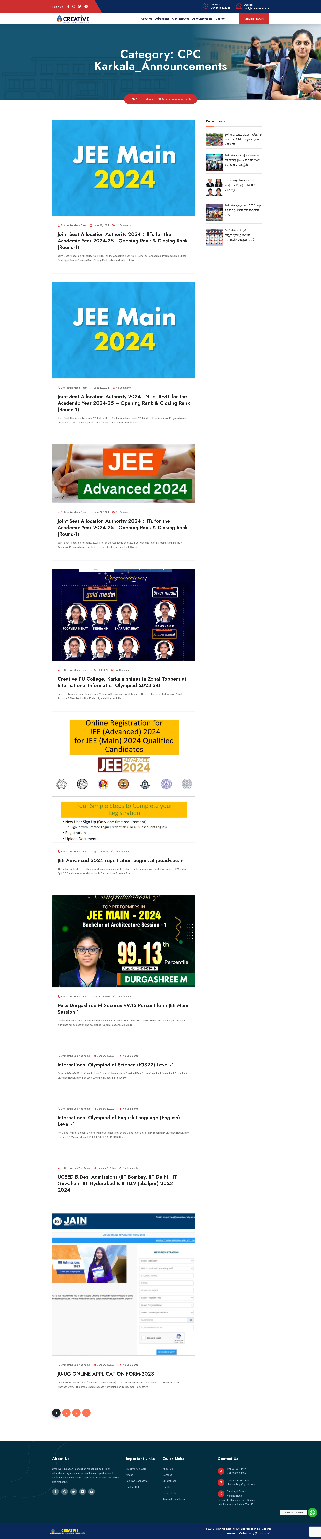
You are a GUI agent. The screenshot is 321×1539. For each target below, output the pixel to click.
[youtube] (86, 6)
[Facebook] (68, 6)
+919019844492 (220, 8)
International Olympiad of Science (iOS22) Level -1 (116, 1064)
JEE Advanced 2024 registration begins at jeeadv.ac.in (121, 860)
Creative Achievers (136, 1468)
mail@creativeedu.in (256, 8)
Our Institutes (180, 19)
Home (133, 99)
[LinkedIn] (73, 6)
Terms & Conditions (174, 1499)
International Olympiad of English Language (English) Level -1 (119, 1121)
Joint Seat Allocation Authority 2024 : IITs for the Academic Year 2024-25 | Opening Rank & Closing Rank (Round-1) (123, 527)
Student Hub (133, 1487)
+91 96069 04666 (236, 1473)
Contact (220, 19)
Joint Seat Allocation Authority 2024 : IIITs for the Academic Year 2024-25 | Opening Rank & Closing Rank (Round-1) (123, 241)
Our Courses (169, 1480)
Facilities (167, 1487)
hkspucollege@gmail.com (241, 1484)
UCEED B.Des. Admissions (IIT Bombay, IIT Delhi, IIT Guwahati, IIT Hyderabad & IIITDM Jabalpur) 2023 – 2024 (118, 1183)
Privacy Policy (170, 1493)
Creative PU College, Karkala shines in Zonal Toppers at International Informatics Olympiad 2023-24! (122, 682)
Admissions (162, 19)
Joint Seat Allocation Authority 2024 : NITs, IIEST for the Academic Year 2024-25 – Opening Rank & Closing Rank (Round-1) (124, 403)
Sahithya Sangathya (137, 1480)
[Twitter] (79, 6)
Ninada (129, 1474)
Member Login (254, 18)
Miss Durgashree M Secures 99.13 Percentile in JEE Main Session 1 (123, 1008)
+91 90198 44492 (236, 1468)
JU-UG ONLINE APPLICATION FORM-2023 (106, 1373)
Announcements (202, 19)
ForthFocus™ (263, 1533)
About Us (146, 19)
